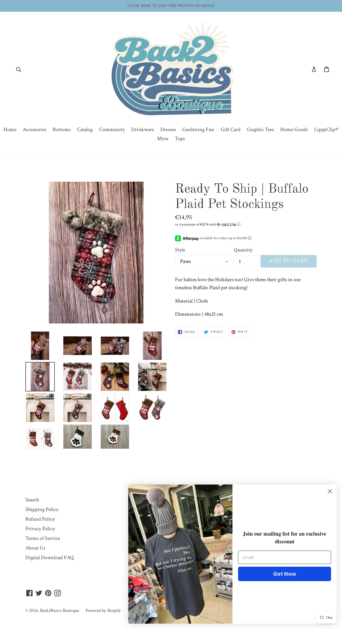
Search (32, 499)
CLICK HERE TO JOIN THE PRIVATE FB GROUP (171, 6)
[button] (246, 224)
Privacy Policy (40, 528)
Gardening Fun (198, 129)
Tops (180, 138)
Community (112, 129)
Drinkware (142, 129)
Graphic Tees (260, 129)
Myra (162, 138)
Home (9, 129)
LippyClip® (326, 129)
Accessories (34, 129)
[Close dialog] (330, 491)
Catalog (85, 129)
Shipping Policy (42, 509)
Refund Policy (40, 519)
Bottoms (62, 129)
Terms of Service (42, 538)
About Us (35, 547)
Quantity (243, 249)
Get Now (284, 574)
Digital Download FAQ (49, 557)
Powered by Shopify (103, 610)
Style (180, 249)
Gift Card (230, 129)
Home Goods (294, 129)
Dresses (168, 129)
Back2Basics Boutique (59, 610)
